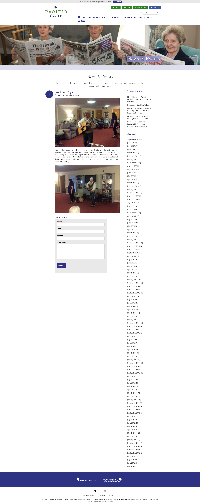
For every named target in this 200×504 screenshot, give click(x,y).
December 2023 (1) (134, 193)
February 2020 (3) (134, 276)
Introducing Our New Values (138, 105)
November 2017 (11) (135, 366)
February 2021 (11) (134, 236)
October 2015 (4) (133, 449)
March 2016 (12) (133, 433)
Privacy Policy (113, 495)
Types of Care (99, 17)
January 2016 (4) (133, 439)
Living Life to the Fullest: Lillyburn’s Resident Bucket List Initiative (139, 99)
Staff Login (127, 7)
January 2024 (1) (133, 189)
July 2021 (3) (132, 219)
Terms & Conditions (89, 495)
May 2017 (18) (132, 386)
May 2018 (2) (132, 346)
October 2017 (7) (133, 369)
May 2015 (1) (132, 466)
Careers (115, 7)
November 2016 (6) (134, 406)
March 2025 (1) (133, 153)
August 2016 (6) (133, 416)
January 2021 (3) (133, 239)
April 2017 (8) (132, 389)
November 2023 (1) (134, 196)
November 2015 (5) (134, 446)
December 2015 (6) (134, 443)
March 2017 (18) (133, 393)
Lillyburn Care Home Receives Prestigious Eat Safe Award (138, 117)
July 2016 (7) (132, 419)
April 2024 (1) (132, 179)
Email (59, 229)
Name (59, 222)
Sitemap (102, 495)
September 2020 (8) (134, 253)
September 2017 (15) (135, 373)
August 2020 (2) (133, 256)
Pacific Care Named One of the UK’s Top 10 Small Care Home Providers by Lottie (139, 110)
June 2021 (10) (132, 223)
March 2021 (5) (133, 233)
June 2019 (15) (132, 303)
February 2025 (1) (134, 156)
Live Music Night (64, 92)
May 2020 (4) (132, 266)
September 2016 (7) (134, 413)
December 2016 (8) (134, 403)
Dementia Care (130, 17)
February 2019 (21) (134, 316)
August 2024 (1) (133, 169)
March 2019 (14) (133, 313)
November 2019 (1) (134, 286)
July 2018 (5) (132, 339)
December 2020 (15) (135, 243)
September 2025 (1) (134, 139)
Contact (81, 21)
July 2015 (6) (132, 459)
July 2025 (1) (132, 143)
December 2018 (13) (135, 323)
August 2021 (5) (133, 216)
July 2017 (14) (132, 379)
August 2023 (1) (133, 203)
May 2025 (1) (132, 149)
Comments (61, 243)
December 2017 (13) (135, 363)
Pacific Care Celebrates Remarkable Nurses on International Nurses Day (137, 124)
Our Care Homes (114, 17)
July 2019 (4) (132, 299)
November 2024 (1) (134, 163)
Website (60, 236)
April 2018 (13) (132, 349)
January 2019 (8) (133, 319)
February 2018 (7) (134, 356)
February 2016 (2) (134, 436)
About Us (87, 17)
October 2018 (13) (134, 329)
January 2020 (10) (134, 279)
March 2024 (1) (133, 183)
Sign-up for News (140, 7)
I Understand (117, 2)
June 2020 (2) (132, 263)
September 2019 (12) (135, 293)
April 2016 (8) (132, 429)
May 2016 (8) (132, 426)
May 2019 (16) (132, 306)
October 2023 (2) (133, 199)
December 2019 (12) (135, 283)
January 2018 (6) (133, 359)
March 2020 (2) (133, 273)
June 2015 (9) (132, 463)
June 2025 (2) (132, 146)
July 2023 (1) (132, 206)
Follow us (156, 7)
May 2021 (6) (132, 226)
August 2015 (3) (133, 456)
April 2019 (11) (132, 309)
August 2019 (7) (133, 296)
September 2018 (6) (134, 333)
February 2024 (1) (134, 186)
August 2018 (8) (133, 336)
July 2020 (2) (132, 259)
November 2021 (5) (134, 213)
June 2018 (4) (132, 343)
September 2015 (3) (134, 453)
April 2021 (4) (132, 229)
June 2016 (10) (132, 423)
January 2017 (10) (134, 399)
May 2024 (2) (132, 176)
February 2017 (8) (134, 396)
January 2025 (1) (133, 159)
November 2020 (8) (134, 246)
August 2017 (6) (133, 376)
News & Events (145, 17)
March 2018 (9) (133, 353)
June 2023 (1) (132, 209)
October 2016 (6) (133, 409)
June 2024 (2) (132, 173)
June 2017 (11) (132, 383)
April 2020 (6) (132, 269)
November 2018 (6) (134, 326)
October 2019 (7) (133, 289)
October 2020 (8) (133, 249)
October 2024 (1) (133, 166)
